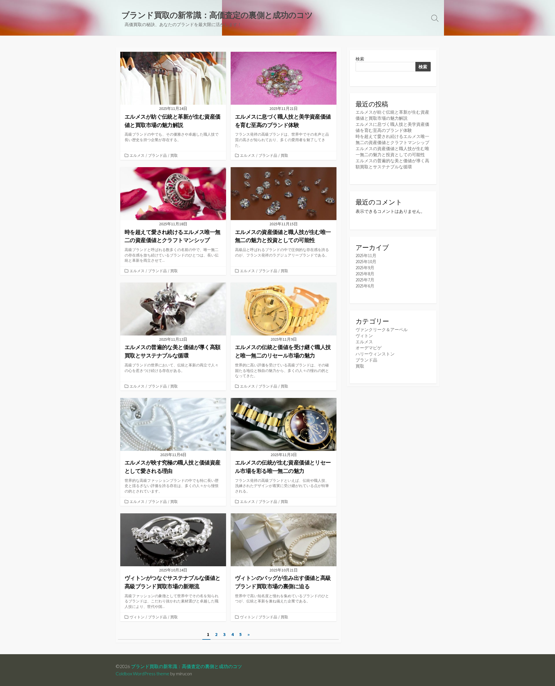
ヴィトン (137, 617)
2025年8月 (365, 273)
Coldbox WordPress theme (142, 673)
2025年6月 (365, 286)
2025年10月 (366, 261)
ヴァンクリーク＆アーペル (382, 329)
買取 (174, 155)
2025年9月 (365, 267)
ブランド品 (157, 155)
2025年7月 (365, 280)
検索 (360, 59)
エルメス (137, 155)
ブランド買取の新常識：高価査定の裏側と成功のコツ (186, 666)
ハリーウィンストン (375, 354)
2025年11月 (366, 255)
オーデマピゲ (369, 348)
